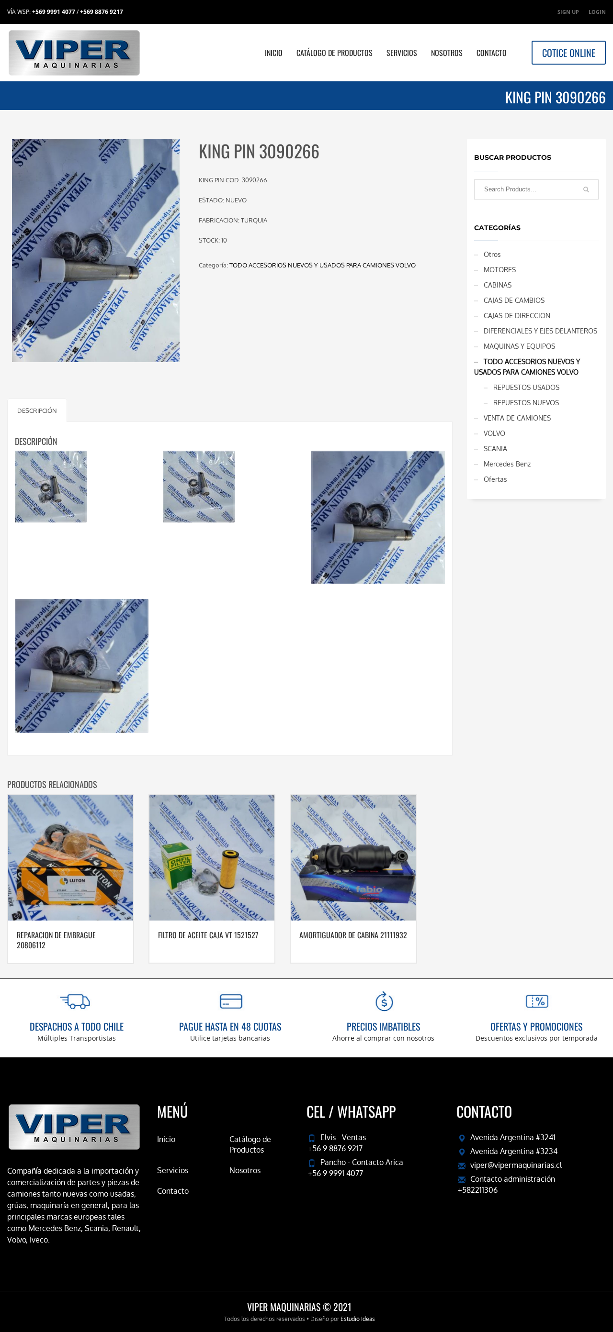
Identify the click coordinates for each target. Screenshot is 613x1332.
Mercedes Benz (507, 464)
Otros (492, 254)
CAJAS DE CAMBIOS (514, 300)
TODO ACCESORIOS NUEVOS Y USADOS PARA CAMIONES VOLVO (322, 265)
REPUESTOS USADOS (526, 387)
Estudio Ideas (358, 1318)
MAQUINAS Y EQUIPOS (519, 346)
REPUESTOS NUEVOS (526, 403)
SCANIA (495, 448)
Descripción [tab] (37, 410)
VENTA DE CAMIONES (517, 418)
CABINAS (497, 285)
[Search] (586, 189)
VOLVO (494, 433)
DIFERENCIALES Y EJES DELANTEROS (540, 331)
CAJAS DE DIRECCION (517, 315)
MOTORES (500, 270)
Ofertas (495, 479)
